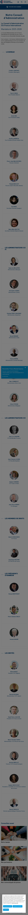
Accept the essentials (17, 906)
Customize (6, 909)
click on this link (15, 903)
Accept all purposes (7, 906)
